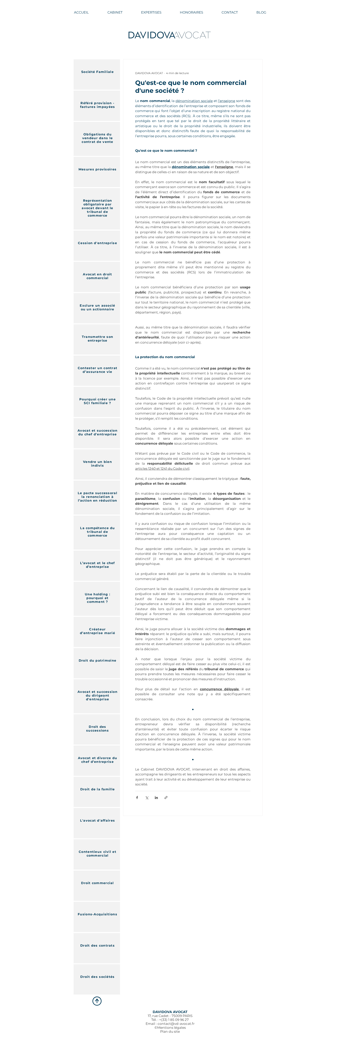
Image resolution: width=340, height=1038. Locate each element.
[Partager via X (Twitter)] (147, 797)
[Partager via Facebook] (137, 797)
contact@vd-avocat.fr (176, 1024)
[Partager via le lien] (166, 797)
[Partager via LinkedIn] (156, 797)
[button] (151, 12)
